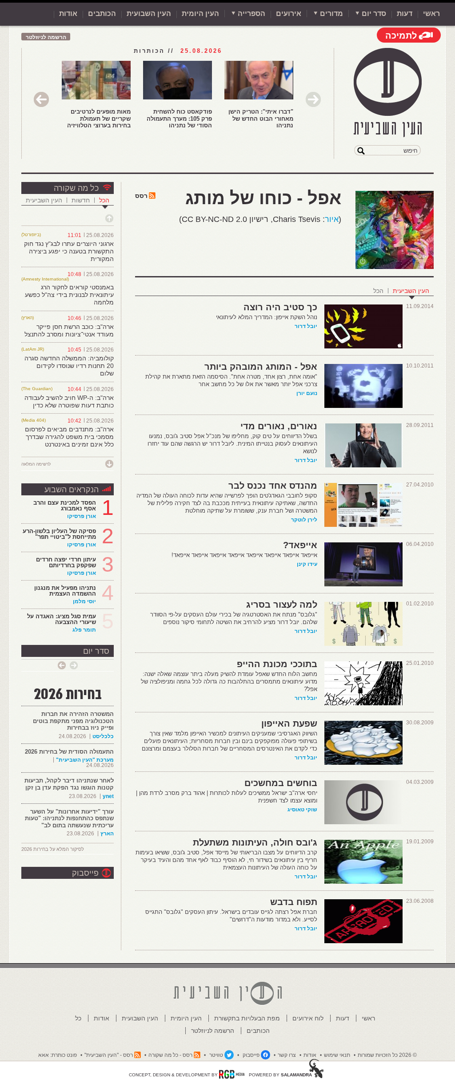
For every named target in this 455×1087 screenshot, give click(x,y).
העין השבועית (149, 13)
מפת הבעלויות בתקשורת (247, 1018)
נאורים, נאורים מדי (278, 426)
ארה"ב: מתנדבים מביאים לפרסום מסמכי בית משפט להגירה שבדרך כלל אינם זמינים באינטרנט (69, 437)
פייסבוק (85, 873)
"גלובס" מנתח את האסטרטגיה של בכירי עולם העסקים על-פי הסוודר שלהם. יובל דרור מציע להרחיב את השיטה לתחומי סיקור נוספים (233, 618)
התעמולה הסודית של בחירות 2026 (69, 751)
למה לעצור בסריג (281, 604)
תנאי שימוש (337, 1055)
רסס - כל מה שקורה (170, 1055)
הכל (378, 290)
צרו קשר (287, 1055)
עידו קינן (307, 564)
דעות (404, 13)
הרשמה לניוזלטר (46, 37)
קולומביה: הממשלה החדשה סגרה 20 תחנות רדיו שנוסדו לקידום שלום (69, 366)
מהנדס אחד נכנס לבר (272, 485)
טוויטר (216, 1055)
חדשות (81, 200)
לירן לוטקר (304, 520)
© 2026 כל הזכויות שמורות (387, 1055)
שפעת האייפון (289, 723)
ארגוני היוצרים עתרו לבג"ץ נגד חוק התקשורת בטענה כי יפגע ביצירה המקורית (69, 251)
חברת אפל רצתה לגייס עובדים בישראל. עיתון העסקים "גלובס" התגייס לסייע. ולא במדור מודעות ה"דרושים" (231, 916)
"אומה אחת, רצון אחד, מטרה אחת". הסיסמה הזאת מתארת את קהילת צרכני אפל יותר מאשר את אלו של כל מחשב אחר (231, 380)
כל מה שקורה (76, 188)
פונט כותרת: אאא (57, 1055)
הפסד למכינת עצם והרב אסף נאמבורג (64, 505)
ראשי (431, 13)
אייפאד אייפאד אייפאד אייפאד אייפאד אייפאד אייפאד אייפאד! (244, 555)
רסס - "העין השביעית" (108, 1055)
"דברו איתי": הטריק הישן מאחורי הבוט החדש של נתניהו (260, 118)
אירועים (288, 13)
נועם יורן (306, 393)
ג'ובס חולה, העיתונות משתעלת (255, 842)
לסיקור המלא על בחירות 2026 (52, 849)
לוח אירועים (307, 1018)
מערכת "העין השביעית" (85, 760)
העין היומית (200, 13)
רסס (141, 195)
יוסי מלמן (84, 601)
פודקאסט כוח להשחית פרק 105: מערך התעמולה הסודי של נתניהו (179, 118)
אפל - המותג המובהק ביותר (260, 367)
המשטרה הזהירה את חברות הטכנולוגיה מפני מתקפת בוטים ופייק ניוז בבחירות (73, 721)
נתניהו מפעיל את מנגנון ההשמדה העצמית (65, 591)
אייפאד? (300, 545)
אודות (68, 13)
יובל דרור (306, 326)
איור (332, 219)
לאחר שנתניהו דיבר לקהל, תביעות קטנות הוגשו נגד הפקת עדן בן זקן (69, 784)
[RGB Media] (231, 1074)
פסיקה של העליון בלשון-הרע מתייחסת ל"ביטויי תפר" (59, 534)
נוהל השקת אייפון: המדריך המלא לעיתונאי (266, 317)
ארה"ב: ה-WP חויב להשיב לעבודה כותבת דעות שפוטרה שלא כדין (69, 401)
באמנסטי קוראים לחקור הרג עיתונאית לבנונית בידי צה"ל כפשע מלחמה (69, 295)
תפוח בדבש (293, 902)
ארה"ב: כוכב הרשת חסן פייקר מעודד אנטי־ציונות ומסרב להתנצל (69, 330)
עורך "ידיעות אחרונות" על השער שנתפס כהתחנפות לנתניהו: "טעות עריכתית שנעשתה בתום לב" (69, 818)
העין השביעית (411, 290)
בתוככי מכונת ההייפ (277, 664)
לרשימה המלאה (36, 464)
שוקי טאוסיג (302, 809)
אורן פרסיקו (81, 516)
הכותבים (102, 13)
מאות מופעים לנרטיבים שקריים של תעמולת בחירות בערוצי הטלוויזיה (99, 118)
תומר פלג (84, 630)
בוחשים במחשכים (280, 783)
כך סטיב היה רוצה (280, 307)
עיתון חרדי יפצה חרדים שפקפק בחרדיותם (66, 562)
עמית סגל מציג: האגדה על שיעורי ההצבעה (61, 619)
